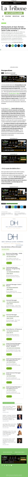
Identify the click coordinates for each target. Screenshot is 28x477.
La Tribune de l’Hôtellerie (17, 42)
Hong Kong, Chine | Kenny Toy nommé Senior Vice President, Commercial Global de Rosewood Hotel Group (9, 441)
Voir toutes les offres (5, 249)
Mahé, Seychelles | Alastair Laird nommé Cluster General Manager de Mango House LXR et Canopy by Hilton (9, 408)
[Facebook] (6, 45)
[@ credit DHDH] (14, 4)
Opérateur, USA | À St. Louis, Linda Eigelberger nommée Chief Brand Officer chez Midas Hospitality (9, 432)
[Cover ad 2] (14, 145)
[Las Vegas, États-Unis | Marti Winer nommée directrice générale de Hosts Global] (19, 425)
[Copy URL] (24, 45)
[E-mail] (18, 45)
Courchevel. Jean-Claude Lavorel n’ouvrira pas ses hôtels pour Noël (7, 214)
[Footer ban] (14, 459)
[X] (9, 45)
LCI (9, 108)
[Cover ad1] (14, 194)
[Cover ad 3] (14, 164)
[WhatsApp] (12, 45)
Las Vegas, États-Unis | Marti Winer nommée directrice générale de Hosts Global (9, 425)
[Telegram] (21, 45)
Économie (4, 23)
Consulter (9, 262)
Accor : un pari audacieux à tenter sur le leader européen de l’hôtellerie (20, 214)
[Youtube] (11, 465)
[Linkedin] (15, 45)
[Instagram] (4, 465)
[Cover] (14, 83)
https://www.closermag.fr (10, 73)
